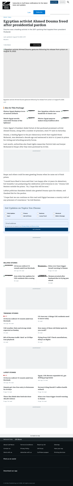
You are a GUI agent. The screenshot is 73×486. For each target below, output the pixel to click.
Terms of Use (35, 226)
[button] (68, 2)
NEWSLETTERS (53, 2)
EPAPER (62, 2)
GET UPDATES (36, 229)
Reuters (5, 39)
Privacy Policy (25, 226)
